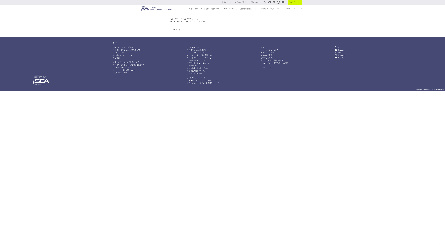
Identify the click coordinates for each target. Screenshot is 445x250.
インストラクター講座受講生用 (272, 60)
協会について (227, 2)
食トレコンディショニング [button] (264, 9)
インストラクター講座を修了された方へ (275, 63)
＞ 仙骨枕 (116, 58)
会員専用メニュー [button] (295, 2)
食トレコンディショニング (196, 78)
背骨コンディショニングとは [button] (199, 9)
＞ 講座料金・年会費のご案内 (197, 68)
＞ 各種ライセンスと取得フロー (198, 50)
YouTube (341, 58)
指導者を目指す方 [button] (246, 9)
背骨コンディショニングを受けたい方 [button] (224, 9)
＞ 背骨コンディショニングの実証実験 (126, 50)
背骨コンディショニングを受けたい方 (126, 62)
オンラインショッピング (293, 9)
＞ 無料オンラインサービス (122, 55)
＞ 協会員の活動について (196, 71)
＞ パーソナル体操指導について (124, 70)
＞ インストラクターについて (197, 52)
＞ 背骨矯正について (120, 72)
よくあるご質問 (240, 2)
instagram (341, 55)
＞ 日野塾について (193, 65)
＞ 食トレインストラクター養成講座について (203, 83)
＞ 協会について (118, 52)
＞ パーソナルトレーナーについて (199, 58)
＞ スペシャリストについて (196, 60)
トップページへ (175, 30)
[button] (268, 67)
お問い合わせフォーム (269, 58)
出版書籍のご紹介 (267, 52)
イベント (279, 9)
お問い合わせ (254, 2)
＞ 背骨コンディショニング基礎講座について (128, 65)
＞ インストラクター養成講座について (200, 55)
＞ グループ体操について (121, 67)
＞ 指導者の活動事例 (194, 73)
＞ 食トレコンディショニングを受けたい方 (202, 80)
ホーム (115, 43)
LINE (339, 52)
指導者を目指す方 (193, 47)
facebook (341, 50)
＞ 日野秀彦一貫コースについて (198, 63)
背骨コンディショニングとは (123, 47)
